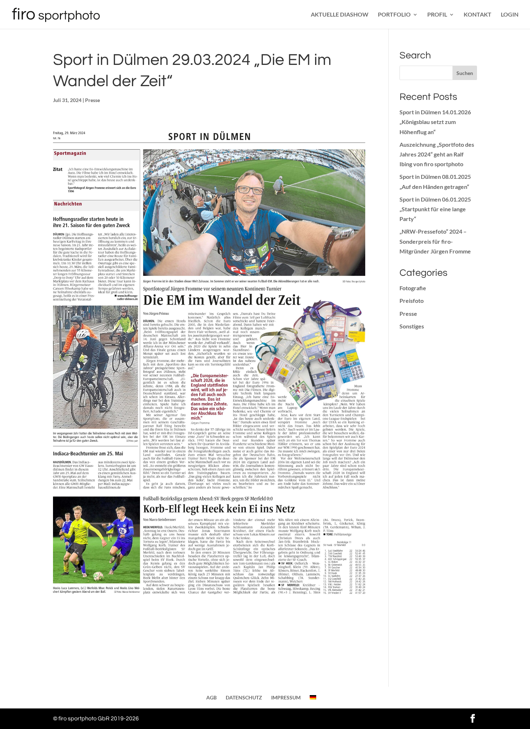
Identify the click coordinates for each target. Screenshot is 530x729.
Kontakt (477, 15)
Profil (437, 15)
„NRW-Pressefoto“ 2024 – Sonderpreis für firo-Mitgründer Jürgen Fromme (435, 241)
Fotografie (412, 287)
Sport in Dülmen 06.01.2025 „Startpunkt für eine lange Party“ (435, 209)
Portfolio (394, 15)
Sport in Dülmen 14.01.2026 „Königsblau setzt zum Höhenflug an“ (435, 122)
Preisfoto (411, 300)
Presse (92, 100)
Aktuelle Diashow (339, 15)
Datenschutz (244, 697)
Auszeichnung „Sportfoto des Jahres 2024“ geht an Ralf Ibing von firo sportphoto (436, 154)
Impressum (286, 697)
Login (509, 15)
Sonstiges (411, 326)
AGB (211, 697)
